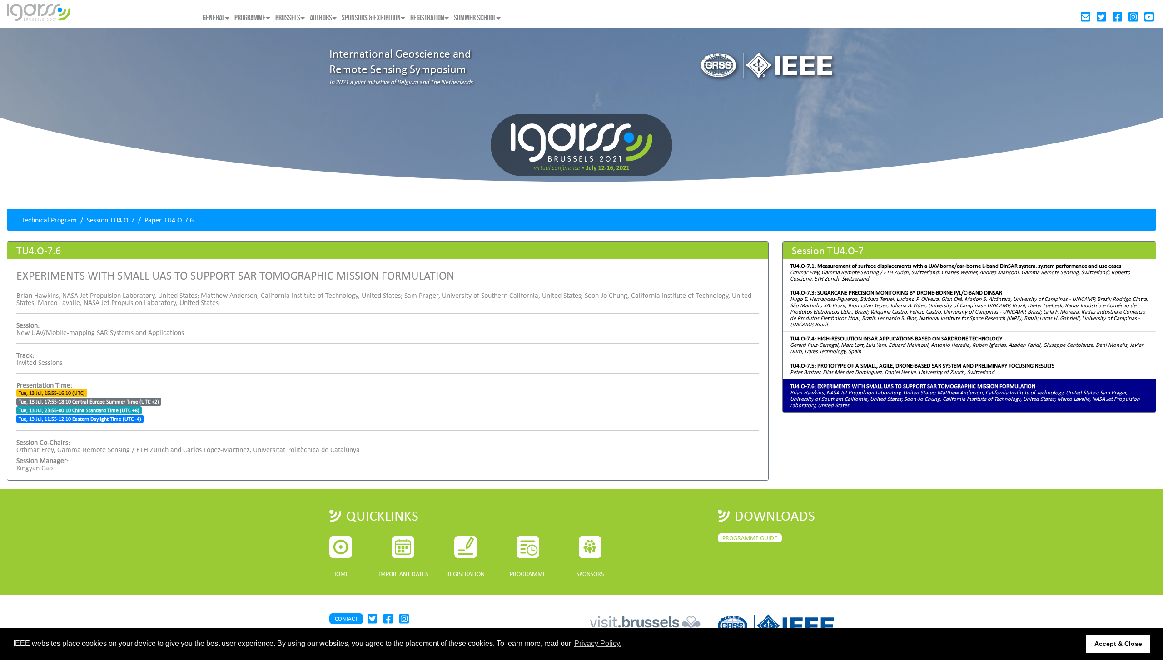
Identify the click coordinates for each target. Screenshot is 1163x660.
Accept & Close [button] (1118, 643)
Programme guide (749, 538)
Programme (250, 18)
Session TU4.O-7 (110, 220)
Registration (427, 18)
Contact (346, 618)
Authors (321, 18)
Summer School (475, 18)
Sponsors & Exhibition (371, 18)
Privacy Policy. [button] (597, 643)
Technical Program (49, 220)
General (214, 18)
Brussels (287, 18)
